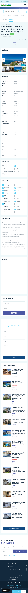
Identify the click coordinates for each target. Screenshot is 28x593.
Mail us (25, 11)
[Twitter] (16, 1)
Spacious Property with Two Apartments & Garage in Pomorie (18, 493)
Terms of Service (14, 354)
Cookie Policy (18, 585)
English (24, 1)
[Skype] (21, 1)
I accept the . (11, 354)
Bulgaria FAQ (18, 569)
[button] (17, 39)
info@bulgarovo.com (14, 579)
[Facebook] (13, 1)
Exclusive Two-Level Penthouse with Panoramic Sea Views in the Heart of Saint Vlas (18, 409)
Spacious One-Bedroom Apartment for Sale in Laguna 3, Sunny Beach (18, 421)
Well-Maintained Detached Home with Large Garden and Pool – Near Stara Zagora (18, 515)
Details (9, 15)
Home (9, 563)
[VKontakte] (19, 1)
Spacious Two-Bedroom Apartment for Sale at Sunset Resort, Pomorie (18, 432)
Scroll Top (26, 569)
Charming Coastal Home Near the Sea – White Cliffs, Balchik (18, 504)
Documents (15, 15)
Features (22, 15)
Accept (23, 591)
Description (4, 19)
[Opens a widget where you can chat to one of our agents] (5, 590)
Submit (14, 357)
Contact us (11, 569)
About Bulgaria (11, 566)
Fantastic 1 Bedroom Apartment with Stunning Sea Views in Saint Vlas (18, 371)
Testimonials (19, 566)
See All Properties (14, 528)
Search (14, 313)
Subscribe (20, 551)
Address (11, 19)
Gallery (3, 15)
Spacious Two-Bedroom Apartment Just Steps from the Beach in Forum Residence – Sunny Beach (18, 397)
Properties (14, 563)
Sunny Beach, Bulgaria (9, 11)
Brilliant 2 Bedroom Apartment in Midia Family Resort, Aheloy (18, 443)
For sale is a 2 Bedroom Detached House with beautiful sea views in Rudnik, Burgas (18, 481)
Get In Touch (3, 11)
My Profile (23, 8)
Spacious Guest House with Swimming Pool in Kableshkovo (18, 383)
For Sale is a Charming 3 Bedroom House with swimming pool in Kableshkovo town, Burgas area (18, 454)
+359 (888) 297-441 (15, 326)
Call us (19, 11)
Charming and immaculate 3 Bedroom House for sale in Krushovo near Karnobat (18, 469)
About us (20, 563)
